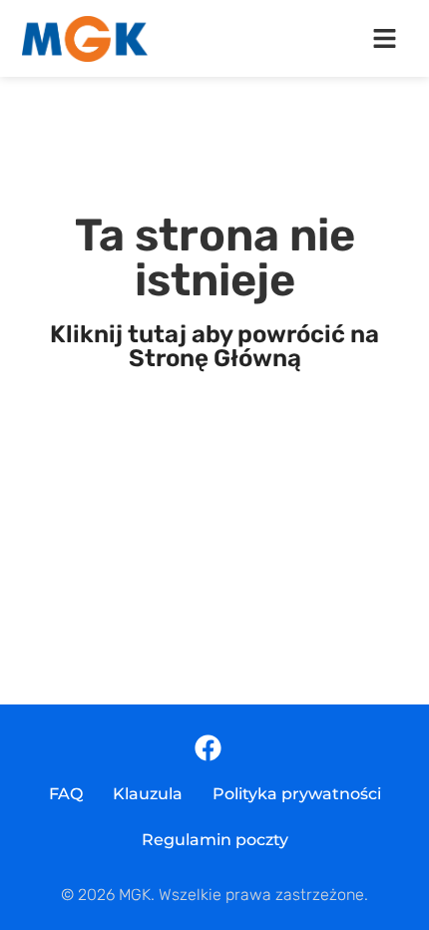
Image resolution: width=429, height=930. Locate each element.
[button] (384, 40)
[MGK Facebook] (208, 747)
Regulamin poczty (215, 839)
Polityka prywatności (297, 793)
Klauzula (148, 793)
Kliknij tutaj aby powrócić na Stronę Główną (214, 346)
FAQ (66, 793)
